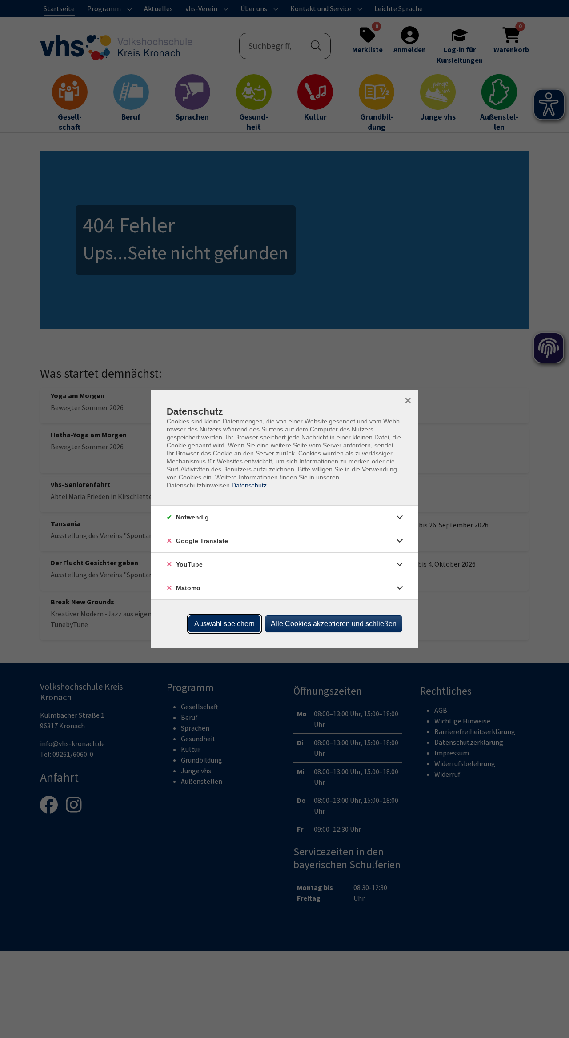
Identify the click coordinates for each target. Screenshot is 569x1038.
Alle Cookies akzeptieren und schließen (334, 623)
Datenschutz (249, 485)
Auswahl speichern (224, 623)
